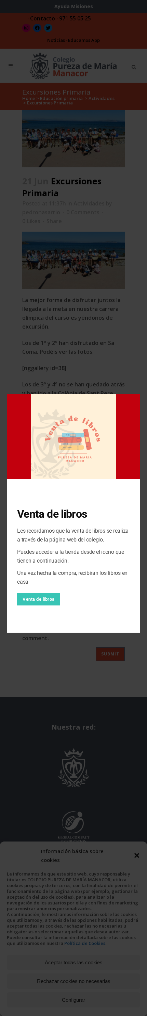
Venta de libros (39, 599)
